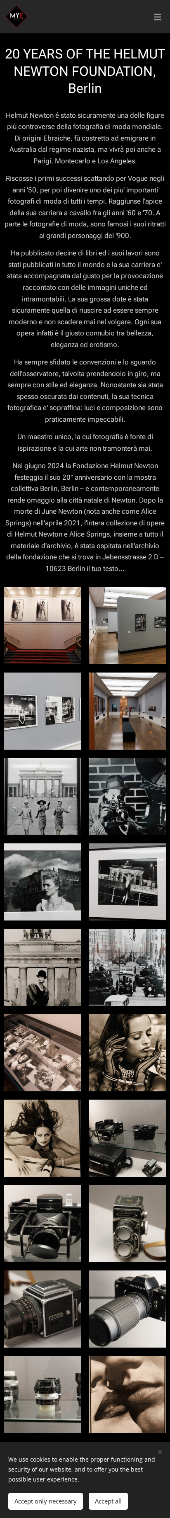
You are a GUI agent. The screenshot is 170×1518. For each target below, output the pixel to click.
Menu (157, 16)
